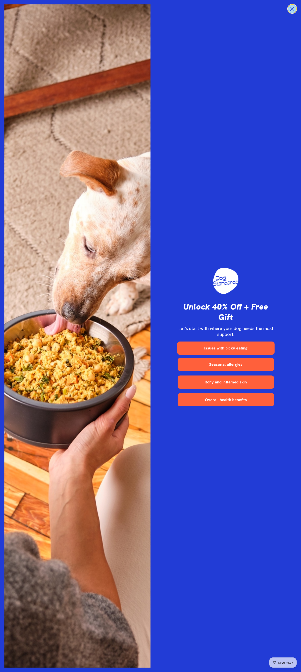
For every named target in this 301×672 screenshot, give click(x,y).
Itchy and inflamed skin (226, 382)
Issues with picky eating (225, 348)
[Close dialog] (292, 8)
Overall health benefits (226, 399)
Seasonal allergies (225, 364)
